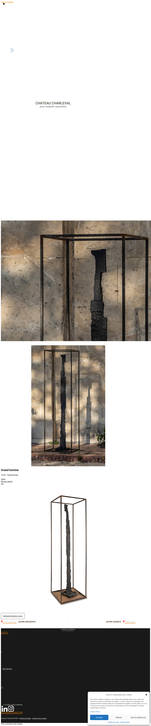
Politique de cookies (113, 722)
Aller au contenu (7, 2)
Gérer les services (95, 711)
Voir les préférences (138, 717)
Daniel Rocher (12, 475)
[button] (146, 695)
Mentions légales (125, 722)
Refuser (119, 717)
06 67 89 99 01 (7, 669)
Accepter (99, 717)
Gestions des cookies (39, 718)
